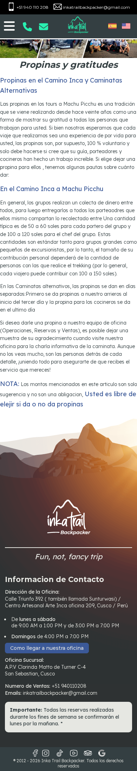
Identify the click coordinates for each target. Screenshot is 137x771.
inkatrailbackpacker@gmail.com (96, 7)
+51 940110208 (69, 686)
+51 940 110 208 (31, 7)
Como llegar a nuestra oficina (47, 648)
